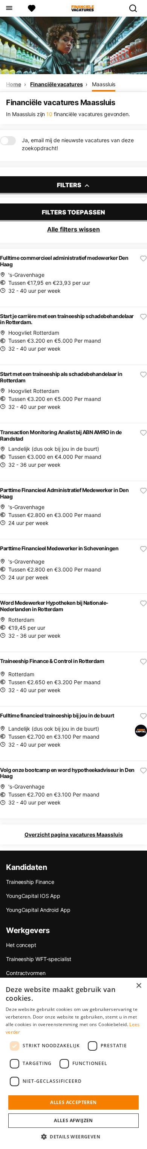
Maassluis (103, 84)
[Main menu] (9, 8)
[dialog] (73, 1063)
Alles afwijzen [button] (73, 1120)
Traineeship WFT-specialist (38, 959)
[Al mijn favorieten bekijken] (32, 8)
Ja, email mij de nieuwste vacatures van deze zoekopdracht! (78, 144)
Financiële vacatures (56, 84)
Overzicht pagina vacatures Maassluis (73, 834)
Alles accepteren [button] (73, 1102)
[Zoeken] (136, 8)
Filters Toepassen (73, 212)
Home (13, 84)
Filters (70, 185)
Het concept (21, 945)
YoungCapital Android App (38, 910)
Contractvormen (26, 973)
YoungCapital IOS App (33, 896)
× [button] (138, 986)
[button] (73, 1136)
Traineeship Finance (30, 882)
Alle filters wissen (73, 229)
